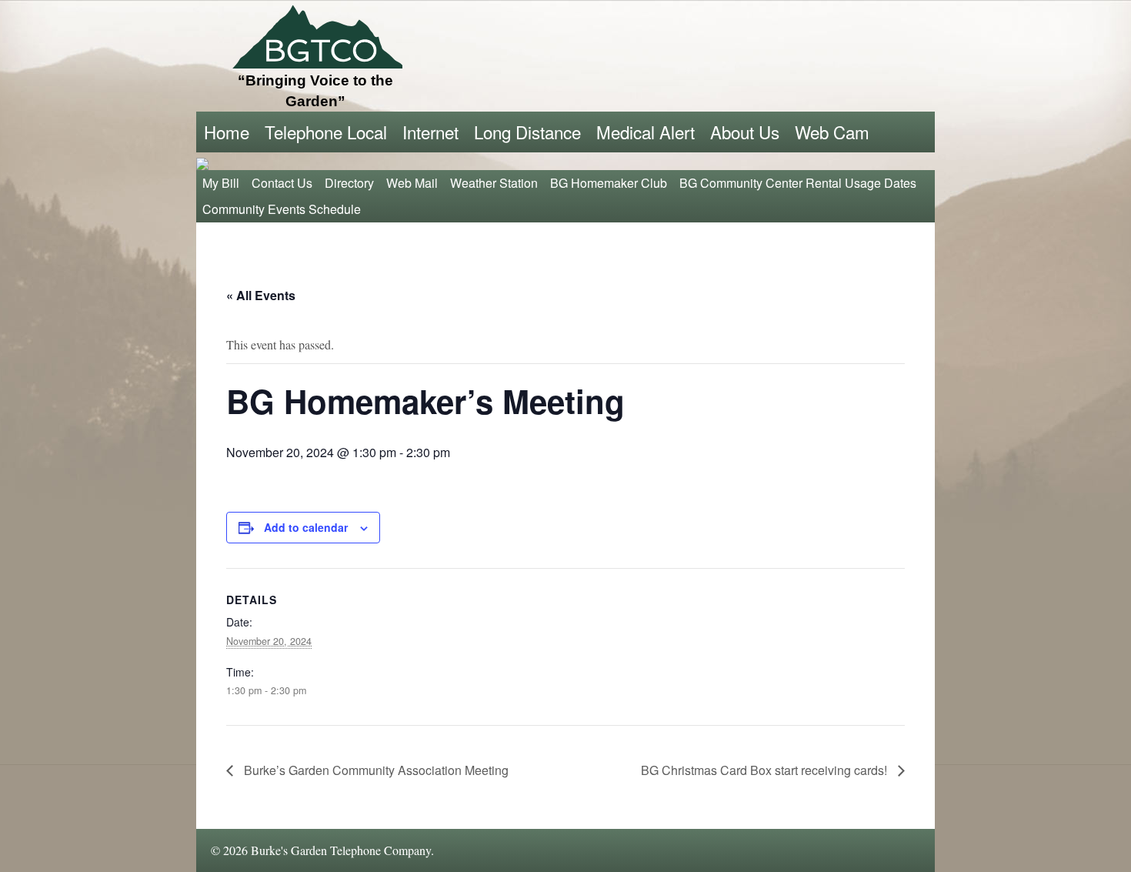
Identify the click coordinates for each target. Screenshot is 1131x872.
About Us (744, 131)
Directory (349, 183)
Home (226, 131)
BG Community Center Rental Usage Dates (797, 183)
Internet (430, 131)
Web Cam (832, 131)
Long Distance (527, 131)
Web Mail (412, 183)
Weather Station (494, 183)
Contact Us (282, 183)
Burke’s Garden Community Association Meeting (375, 770)
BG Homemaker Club (608, 183)
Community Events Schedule (281, 209)
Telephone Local (326, 131)
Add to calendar (306, 527)
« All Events (260, 295)
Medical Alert (645, 131)
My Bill (220, 183)
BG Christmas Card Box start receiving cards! (765, 770)
